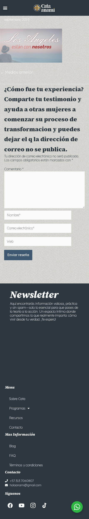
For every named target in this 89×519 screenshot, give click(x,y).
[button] (5, 7)
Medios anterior (16, 72)
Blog (12, 446)
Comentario (14, 169)
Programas (17, 408)
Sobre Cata (17, 399)
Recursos (16, 418)
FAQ (12, 455)
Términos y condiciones (26, 465)
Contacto (16, 427)
